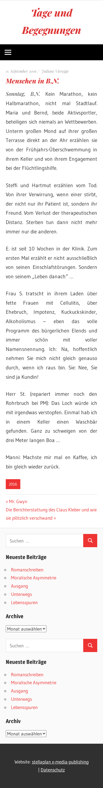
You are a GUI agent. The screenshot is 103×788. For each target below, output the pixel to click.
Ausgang (19, 586)
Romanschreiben (27, 569)
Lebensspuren (24, 602)
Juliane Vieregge (55, 71)
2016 (13, 484)
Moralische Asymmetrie (33, 577)
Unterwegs (21, 594)
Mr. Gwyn (18, 501)
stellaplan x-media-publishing (60, 762)
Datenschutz (53, 770)
